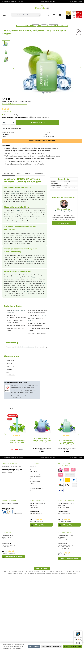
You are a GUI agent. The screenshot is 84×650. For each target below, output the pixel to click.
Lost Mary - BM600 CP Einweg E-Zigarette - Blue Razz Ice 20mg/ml (42, 440)
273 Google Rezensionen (65, 521)
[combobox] (24, 15)
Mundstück (32, 320)
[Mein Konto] (54, 15)
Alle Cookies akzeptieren (72, 646)
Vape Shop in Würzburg (36, 488)
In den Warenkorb (38, 122)
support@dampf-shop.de (12, 470)
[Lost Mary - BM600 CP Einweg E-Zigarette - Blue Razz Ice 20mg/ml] (42, 424)
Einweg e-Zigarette (18, 310)
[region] (42, 67)
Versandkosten (36, 571)
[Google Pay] (61, 485)
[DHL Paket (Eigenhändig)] (67, 480)
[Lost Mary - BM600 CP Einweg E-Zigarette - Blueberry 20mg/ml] (67, 424)
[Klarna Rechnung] (61, 475)
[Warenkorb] (59, 15)
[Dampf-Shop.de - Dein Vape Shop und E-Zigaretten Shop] (42, 6)
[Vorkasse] (74, 485)
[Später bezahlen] (74, 480)
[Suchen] (39, 15)
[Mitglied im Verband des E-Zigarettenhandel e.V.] (13, 510)
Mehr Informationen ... (15, 648)
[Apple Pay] (67, 485)
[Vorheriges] (13, 67)
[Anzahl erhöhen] (13, 122)
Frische (33, 277)
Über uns (32, 486)
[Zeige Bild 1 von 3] (43, 92)
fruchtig (25, 291)
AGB (31, 469)
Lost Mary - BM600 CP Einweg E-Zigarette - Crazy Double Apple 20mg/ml (42, 26)
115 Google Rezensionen (64, 555)
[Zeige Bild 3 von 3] (50, 92)
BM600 (17, 191)
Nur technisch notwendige (51, 646)
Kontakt (32, 483)
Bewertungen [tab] (38, 173)
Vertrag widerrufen (42, 568)
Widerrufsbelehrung (35, 476)
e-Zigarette (13, 193)
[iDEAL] (60, 470)
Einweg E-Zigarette (28, 347)
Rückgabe (33, 479)
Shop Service (35, 463)
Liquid (44, 315)
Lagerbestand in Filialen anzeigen (42, 141)
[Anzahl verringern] (4, 122)
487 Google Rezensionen (37, 521)
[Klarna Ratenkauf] (66, 470)
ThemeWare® (72, 573)
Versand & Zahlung (35, 474)
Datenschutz (33, 471)
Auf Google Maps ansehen (42, 525)
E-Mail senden (65, 223)
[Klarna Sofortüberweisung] (73, 470)
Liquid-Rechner (34, 491)
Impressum (33, 466)
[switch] (78, 643)
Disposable (10, 312)
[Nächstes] (80, 67)
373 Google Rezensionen (9, 553)
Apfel (43, 283)
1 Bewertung (6, 111)
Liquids (29, 261)
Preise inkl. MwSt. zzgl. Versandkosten (14, 104)
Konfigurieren (34, 646)
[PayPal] (61, 480)
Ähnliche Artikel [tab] (9, 409)
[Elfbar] (78, 32)
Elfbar (30, 193)
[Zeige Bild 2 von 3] (47, 92)
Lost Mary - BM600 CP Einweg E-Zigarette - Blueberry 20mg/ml (66, 442)
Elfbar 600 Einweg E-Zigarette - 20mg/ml (17, 441)
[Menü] (4, 15)
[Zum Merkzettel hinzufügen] (24, 431)
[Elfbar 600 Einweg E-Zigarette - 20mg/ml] (17, 424)
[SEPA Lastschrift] (61, 490)
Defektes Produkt (35, 481)
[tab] (8, 173)
